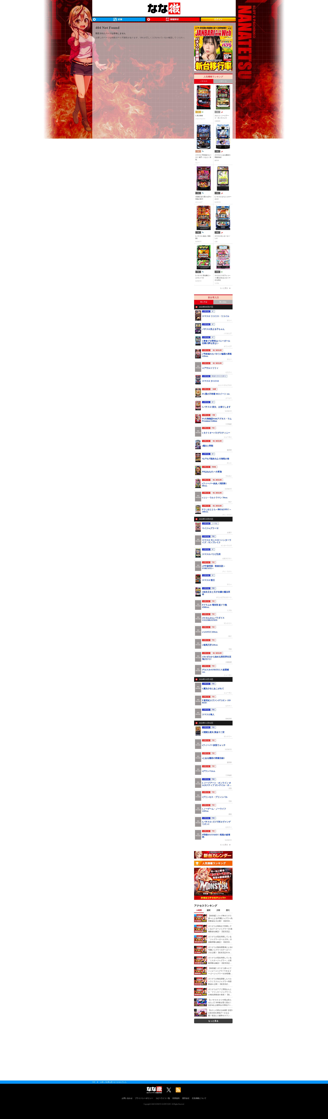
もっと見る (213, 1021)
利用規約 (176, 1098)
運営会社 (185, 1098)
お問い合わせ (127, 1098)
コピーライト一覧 (163, 1098)
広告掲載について (199, 1098)
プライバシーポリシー (144, 1098)
